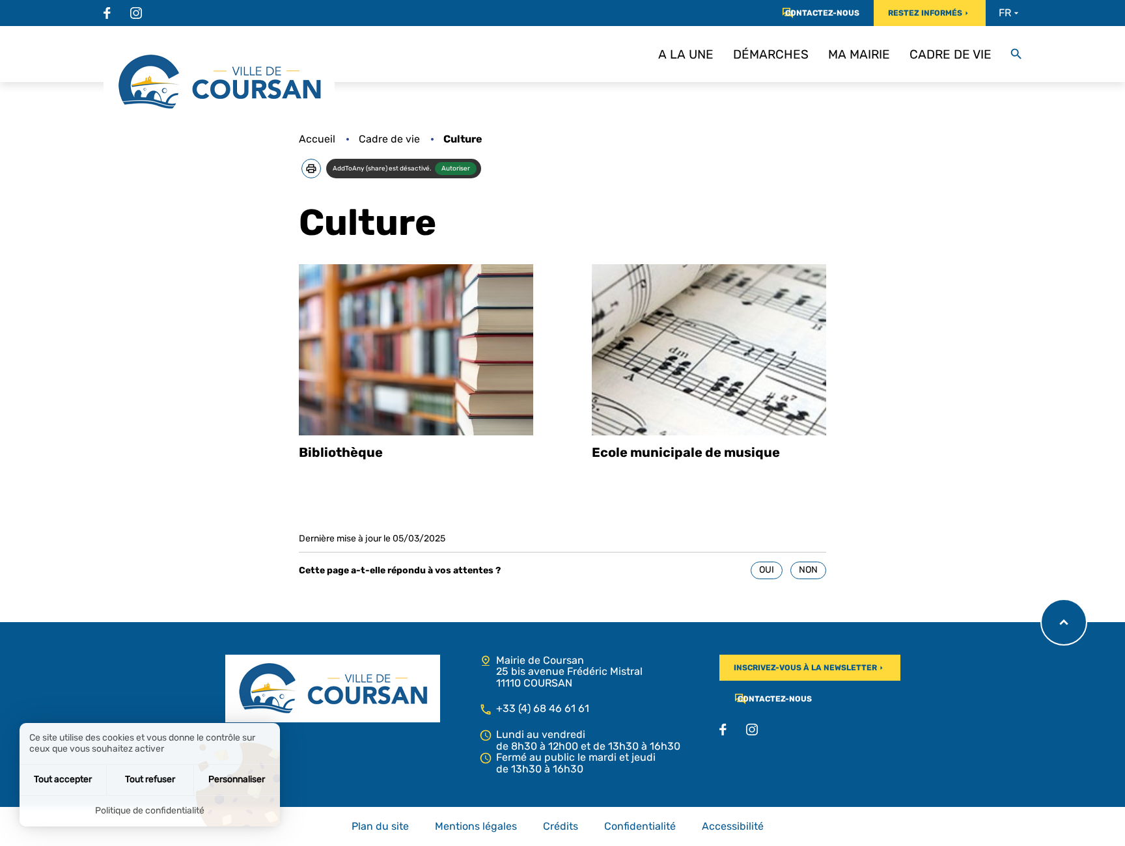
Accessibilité (733, 826)
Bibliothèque (341, 452)
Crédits (560, 826)
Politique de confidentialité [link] (149, 810)
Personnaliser (236, 779)
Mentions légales (476, 826)
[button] (311, 168)
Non (808, 569)
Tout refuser (150, 779)
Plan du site (380, 826)
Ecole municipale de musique (686, 452)
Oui (766, 569)
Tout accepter (63, 779)
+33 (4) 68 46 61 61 (542, 708)
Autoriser (455, 168)
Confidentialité (640, 826)
